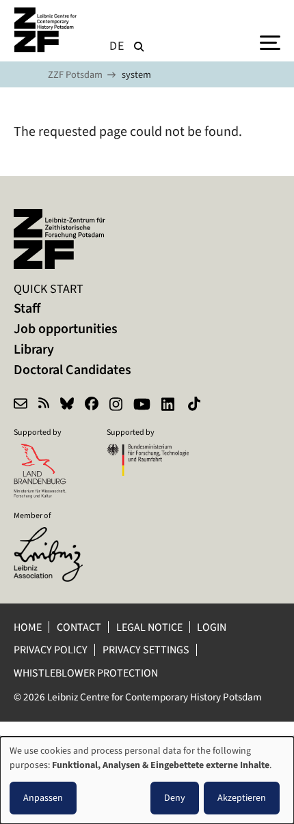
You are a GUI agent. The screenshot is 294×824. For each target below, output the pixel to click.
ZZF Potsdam (75, 74)
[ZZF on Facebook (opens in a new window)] (91, 405)
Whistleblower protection (87, 673)
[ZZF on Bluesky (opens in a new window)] (67, 405)
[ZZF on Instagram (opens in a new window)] (115, 405)
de (116, 46)
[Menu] (270, 41)
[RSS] (43, 405)
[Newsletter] (20, 405)
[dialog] (147, 780)
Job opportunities (66, 328)
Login (212, 627)
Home (28, 627)
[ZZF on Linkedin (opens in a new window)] (169, 405)
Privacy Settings (146, 649)
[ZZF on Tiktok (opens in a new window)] (195, 405)
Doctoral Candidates (72, 369)
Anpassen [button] (43, 797)
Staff (27, 308)
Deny (174, 797)
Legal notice (149, 627)
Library (34, 349)
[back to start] (48, 30)
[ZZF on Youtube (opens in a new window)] (141, 405)
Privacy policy (51, 649)
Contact (79, 627)
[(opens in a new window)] (55, 536)
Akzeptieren (241, 797)
